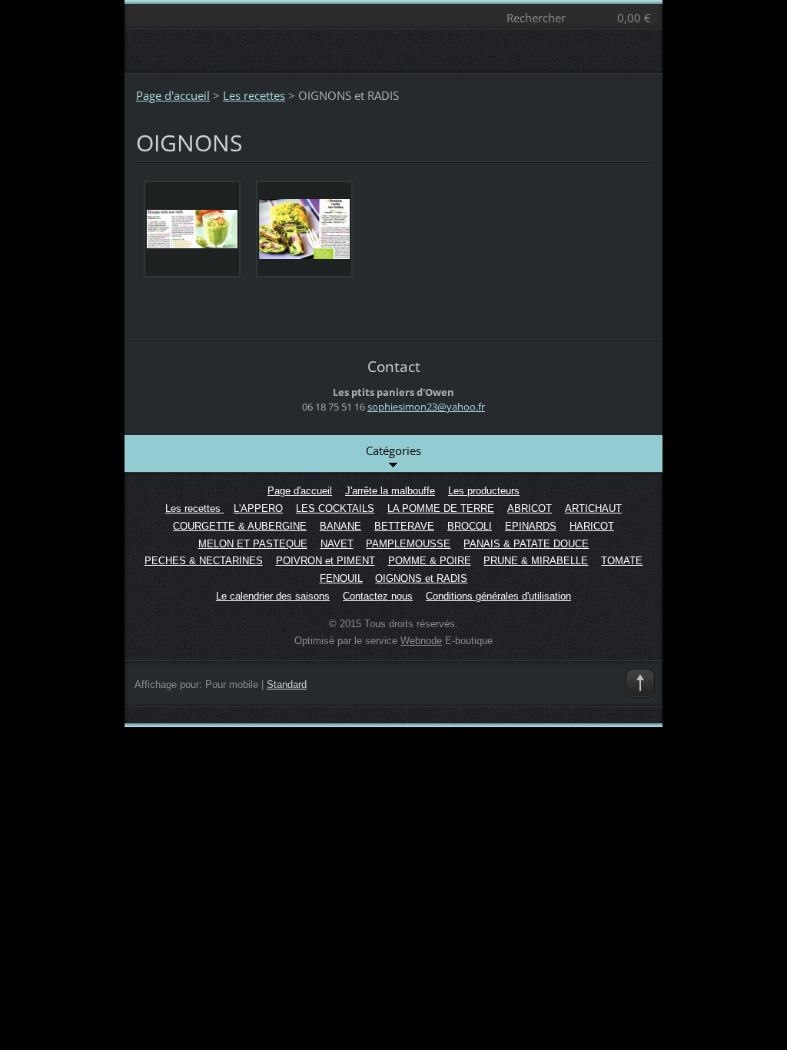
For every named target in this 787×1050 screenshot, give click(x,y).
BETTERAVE (404, 526)
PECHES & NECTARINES (203, 561)
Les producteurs (484, 491)
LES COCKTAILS (335, 508)
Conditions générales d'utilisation (498, 596)
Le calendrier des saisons (273, 596)
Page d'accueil (173, 95)
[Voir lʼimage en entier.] (192, 229)
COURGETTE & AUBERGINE (240, 526)
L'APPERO (258, 508)
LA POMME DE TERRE (440, 508)
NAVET (337, 544)
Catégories (393, 450)
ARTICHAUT (593, 508)
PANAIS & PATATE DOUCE (526, 544)
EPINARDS (530, 526)
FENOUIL (341, 578)
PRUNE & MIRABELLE (535, 561)
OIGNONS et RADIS (421, 578)
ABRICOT (529, 508)
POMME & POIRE (429, 561)
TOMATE (622, 561)
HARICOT (591, 526)
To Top (640, 683)
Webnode (421, 640)
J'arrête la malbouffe (390, 491)
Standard (287, 684)
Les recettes (254, 95)
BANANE (340, 526)
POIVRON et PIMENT (325, 561)
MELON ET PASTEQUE (252, 544)
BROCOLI (469, 526)
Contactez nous (378, 596)
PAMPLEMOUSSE (408, 544)
